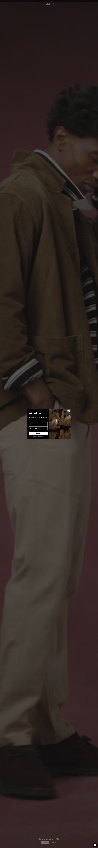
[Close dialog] (68, 411)
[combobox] (31, 428)
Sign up (38, 433)
